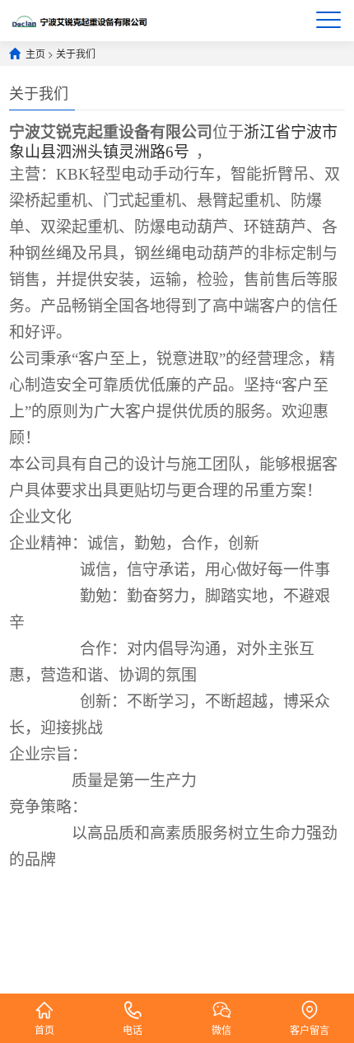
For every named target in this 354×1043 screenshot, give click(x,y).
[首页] (44, 1003)
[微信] (221, 1003)
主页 (35, 53)
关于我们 (75, 53)
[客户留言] (309, 1003)
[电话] (132, 1003)
